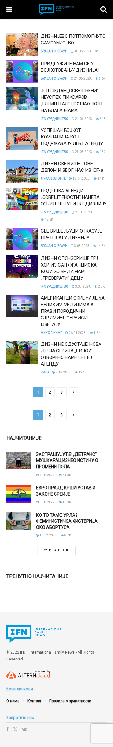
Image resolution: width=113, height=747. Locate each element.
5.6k (101, 78)
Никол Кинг (51, 332)
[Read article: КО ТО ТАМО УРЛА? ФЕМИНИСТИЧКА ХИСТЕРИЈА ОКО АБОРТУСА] (18, 521)
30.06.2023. (82, 51)
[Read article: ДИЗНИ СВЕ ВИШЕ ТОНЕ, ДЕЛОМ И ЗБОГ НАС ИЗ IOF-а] (22, 171)
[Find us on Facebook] (7, 729)
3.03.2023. (81, 246)
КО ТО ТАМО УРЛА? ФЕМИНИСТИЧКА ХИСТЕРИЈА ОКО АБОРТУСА (67, 521)
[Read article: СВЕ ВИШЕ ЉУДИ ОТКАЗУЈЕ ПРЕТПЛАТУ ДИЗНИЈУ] (22, 239)
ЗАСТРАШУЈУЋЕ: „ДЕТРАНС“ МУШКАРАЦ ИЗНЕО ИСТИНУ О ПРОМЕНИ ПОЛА (67, 460)
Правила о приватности (70, 701)
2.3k (101, 286)
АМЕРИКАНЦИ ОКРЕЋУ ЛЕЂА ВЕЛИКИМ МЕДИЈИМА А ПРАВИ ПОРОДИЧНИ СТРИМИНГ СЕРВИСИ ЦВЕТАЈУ (72, 311)
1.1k (101, 51)
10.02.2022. (48, 535)
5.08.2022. (47, 502)
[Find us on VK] (24, 729)
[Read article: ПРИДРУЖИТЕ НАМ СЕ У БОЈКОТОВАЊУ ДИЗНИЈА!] (22, 71)
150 (102, 152)
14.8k (100, 246)
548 (102, 119)
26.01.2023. (77, 332)
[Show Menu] (9, 9)
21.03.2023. (83, 212)
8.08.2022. (47, 475)
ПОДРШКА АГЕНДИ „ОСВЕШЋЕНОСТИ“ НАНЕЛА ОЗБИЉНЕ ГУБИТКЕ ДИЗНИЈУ (73, 197)
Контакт (34, 701)
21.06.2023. (82, 78)
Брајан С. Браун (54, 51)
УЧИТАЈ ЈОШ (57, 550)
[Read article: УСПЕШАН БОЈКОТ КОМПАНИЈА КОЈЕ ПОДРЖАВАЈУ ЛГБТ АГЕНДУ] (22, 138)
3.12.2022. (63, 372)
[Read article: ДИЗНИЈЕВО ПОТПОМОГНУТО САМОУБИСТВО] (22, 44)
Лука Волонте (53, 178)
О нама (12, 701)
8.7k (67, 535)
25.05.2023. (83, 152)
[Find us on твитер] (15, 729)
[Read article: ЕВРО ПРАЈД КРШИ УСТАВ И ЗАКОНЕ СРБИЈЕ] (18, 494)
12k (81, 372)
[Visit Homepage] (56, 9)
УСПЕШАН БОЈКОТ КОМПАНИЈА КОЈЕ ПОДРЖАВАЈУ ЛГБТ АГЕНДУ (72, 136)
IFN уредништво (54, 119)
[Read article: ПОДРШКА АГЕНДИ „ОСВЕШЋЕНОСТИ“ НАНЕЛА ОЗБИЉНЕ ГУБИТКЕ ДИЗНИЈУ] (22, 199)
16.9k (66, 502)
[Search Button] (103, 9)
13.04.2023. (81, 178)
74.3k (66, 475)
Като (45, 372)
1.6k (96, 332)
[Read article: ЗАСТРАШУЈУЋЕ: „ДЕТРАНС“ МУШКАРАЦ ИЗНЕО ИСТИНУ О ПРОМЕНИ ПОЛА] (18, 460)
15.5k (48, 219)
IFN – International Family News (47, 652)
